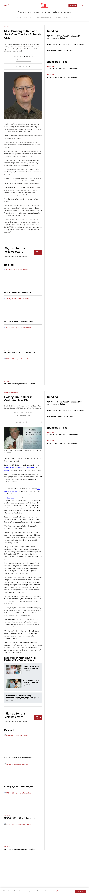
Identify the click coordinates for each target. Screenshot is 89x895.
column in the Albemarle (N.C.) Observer (19, 468)
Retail (19, 17)
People (6, 26)
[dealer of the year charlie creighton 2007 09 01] (13, 669)
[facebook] (17, 66)
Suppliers (58, 17)
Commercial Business (11, 392)
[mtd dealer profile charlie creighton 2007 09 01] (13, 683)
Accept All (80, 891)
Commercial (28, 17)
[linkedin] (20, 66)
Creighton (10, 498)
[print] (41, 66)
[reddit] (26, 66)
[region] (44, 891)
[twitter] (23, 66)
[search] (8, 5)
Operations (68, 17)
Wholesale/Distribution (43, 17)
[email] (29, 66)
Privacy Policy (56, 891)
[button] (5, 5)
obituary (7, 470)
